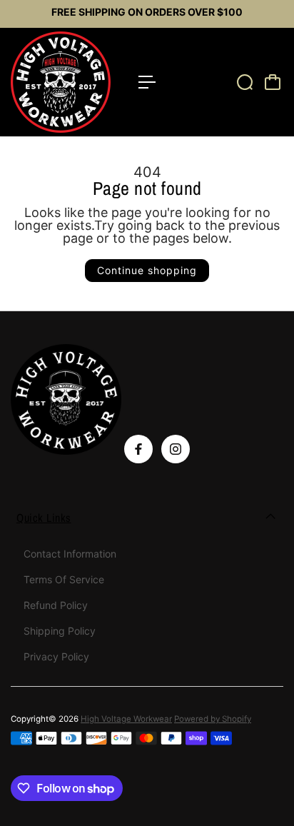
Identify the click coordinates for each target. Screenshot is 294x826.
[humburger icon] (147, 82)
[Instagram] (175, 449)
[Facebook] (138, 449)
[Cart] (272, 82)
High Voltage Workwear (126, 719)
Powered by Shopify (212, 719)
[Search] (244, 82)
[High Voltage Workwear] (67, 82)
